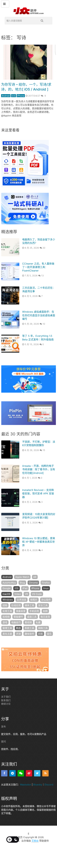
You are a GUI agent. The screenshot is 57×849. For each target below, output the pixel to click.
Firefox (46, 582)
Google (7, 588)
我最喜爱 (20, 611)
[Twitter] (37, 773)
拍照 (45, 611)
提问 (3, 741)
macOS (6, 594)
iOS (13, 95)
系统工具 (29, 628)
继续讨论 (6, 703)
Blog (22, 582)
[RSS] (45, 773)
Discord (48, 784)
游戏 (5, 622)
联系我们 (6, 700)
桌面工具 (32, 616)
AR (34, 576)
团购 (5, 605)
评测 (18, 633)
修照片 (33, 599)
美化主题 (7, 633)
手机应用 (34, 611)
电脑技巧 (16, 622)
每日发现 (45, 616)
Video (17, 594)
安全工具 (43, 605)
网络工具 (43, 628)
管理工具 (7, 628)
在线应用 (16, 605)
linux (46, 588)
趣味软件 (29, 633)
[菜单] (5, 3)
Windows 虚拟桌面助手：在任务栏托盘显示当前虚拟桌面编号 (38, 315)
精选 (18, 628)
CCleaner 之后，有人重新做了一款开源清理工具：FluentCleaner (38, 267)
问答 (40, 633)
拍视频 (6, 616)
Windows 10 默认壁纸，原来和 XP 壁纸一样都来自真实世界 (38, 542)
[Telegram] (12, 773)
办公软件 (46, 599)
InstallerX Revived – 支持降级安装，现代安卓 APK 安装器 (38, 493)
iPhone (20, 95)
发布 (3, 726)
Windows (8, 599)
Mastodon (25, 784)
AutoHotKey (9, 582)
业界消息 (21, 599)
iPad (24, 588)
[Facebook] (4, 773)
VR (26, 594)
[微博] (29, 773)
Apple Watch (22, 576)
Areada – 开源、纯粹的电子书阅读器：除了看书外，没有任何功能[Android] (38, 469)
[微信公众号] (21, 773)
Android (6, 95)
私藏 (38, 622)
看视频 (28, 622)
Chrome (33, 582)
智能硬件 (18, 616)
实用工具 (7, 611)
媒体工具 (29, 605)
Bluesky (37, 784)
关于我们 (6, 696)
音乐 (49, 633)
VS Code (37, 594)
